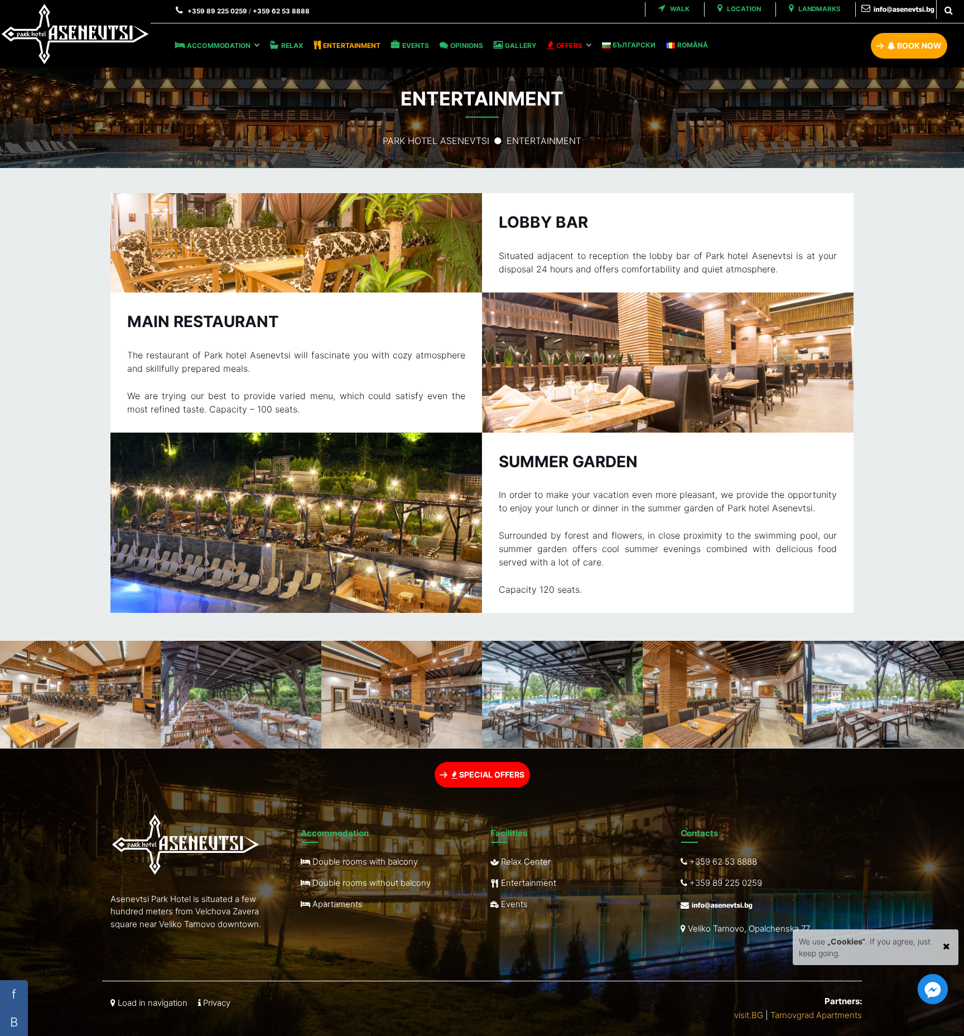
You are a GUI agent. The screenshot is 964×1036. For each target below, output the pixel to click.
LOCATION (743, 9)
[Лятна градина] (241, 695)
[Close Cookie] (946, 944)
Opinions (466, 45)
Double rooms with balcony (364, 861)
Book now (918, 45)
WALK (679, 9)
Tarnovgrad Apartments (816, 1015)
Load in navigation (151, 1002)
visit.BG (748, 1015)
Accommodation (218, 45)
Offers (569, 45)
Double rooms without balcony (370, 882)
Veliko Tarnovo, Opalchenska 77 (748, 928)
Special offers (490, 774)
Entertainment (351, 45)
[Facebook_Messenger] (933, 989)
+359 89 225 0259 (217, 11)
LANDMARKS (819, 9)
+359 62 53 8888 (281, 11)
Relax (292, 45)
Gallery (521, 45)
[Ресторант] (80, 694)
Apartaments (336, 904)
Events (415, 45)
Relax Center (525, 861)
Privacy (215, 1002)
